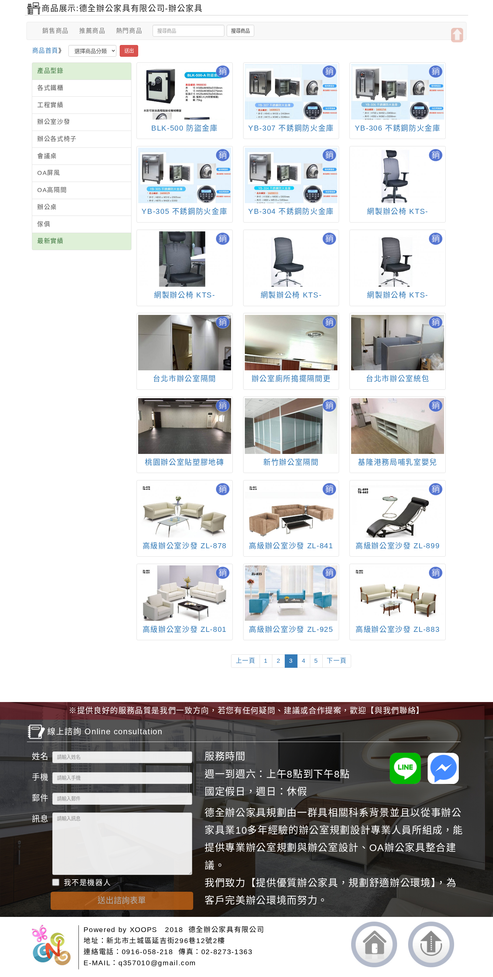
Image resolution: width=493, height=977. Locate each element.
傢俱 (43, 224)
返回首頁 (374, 945)
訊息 (39, 819)
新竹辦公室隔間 (291, 462)
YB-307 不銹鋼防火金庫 (291, 128)
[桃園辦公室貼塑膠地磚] (184, 433)
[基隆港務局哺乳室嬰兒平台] (397, 433)
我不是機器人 (87, 882)
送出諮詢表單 (122, 900)
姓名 (39, 756)
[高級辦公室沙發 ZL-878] (184, 514)
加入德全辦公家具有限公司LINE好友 (405, 768)
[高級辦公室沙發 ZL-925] (291, 593)
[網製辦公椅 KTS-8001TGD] (184, 269)
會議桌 (47, 156)
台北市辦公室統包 (397, 378)
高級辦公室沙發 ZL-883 (397, 629)
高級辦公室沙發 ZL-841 (291, 546)
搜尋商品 (240, 31)
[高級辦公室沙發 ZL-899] (397, 515)
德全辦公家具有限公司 (226, 929)
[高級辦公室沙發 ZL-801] (184, 597)
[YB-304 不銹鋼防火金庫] (291, 183)
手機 (39, 777)
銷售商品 (55, 31)
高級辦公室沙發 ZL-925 (291, 629)
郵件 (39, 798)
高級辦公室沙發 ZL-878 (185, 546)
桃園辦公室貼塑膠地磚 (184, 462)
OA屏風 (48, 173)
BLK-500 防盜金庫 (184, 128)
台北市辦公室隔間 (184, 378)
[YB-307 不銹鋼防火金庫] (291, 99)
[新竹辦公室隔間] (291, 433)
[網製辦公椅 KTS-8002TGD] (397, 259)
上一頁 (246, 660)
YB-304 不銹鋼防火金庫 (291, 211)
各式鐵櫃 (50, 88)
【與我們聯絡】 (395, 710)
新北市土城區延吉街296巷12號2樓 (165, 940)
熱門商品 (129, 31)
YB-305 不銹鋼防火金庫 (184, 211)
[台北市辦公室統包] (397, 342)
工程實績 (50, 105)
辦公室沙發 (53, 122)
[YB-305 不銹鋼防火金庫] (184, 183)
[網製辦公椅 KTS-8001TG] (397, 175)
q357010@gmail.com (157, 963)
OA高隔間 (52, 190)
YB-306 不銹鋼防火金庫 (398, 128)
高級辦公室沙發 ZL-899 (397, 546)
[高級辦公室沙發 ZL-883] (397, 598)
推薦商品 (92, 31)
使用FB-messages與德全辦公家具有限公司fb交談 (443, 768)
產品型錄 (50, 70)
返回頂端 (431, 944)
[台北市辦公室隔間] (184, 342)
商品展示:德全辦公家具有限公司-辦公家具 (122, 8)
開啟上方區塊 (457, 35)
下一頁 (336, 660)
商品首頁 (45, 50)
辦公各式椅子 (57, 139)
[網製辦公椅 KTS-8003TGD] (291, 259)
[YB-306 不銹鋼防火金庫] (397, 99)
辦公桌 (47, 207)
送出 (129, 50)
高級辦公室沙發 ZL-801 (185, 629)
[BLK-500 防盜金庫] (184, 107)
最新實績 (50, 241)
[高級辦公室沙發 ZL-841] (291, 514)
